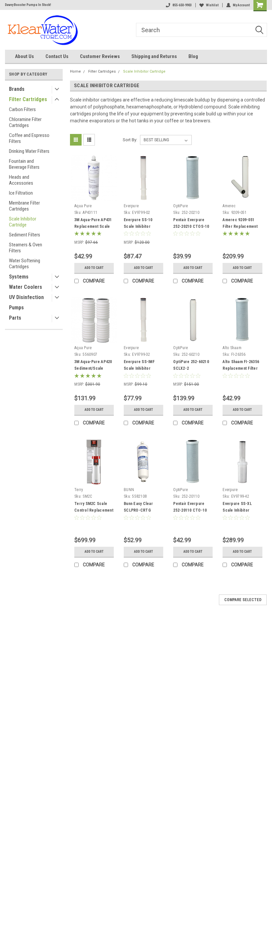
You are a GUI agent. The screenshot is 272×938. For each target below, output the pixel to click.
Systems (19, 277)
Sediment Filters (24, 235)
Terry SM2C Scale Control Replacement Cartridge (93, 510)
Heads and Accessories (21, 180)
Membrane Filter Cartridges (24, 206)
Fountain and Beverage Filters (24, 164)
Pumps (16, 307)
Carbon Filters (22, 109)
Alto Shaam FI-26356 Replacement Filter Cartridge (241, 368)
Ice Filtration (21, 193)
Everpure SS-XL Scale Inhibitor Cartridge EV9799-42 (242, 510)
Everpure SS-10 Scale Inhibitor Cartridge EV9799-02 (143, 226)
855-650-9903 (182, 5)
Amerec (229, 206)
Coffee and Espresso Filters (29, 138)
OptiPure (180, 206)
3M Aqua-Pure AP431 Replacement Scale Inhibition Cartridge (93, 226)
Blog (193, 56)
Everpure (131, 206)
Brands (17, 89)
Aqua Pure (83, 206)
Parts (15, 318)
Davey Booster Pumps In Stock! (28, 5)
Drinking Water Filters (29, 151)
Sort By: (130, 139)
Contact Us (56, 56)
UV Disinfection (26, 297)
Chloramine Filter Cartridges (25, 122)
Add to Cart (94, 268)
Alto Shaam (232, 347)
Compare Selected (242, 599)
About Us (24, 56)
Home (75, 71)
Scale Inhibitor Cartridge (22, 222)
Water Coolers (25, 287)
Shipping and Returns (154, 56)
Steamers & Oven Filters (25, 248)
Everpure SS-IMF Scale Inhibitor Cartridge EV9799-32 (143, 368)
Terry (78, 489)
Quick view (94, 196)
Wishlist (212, 5)
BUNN (129, 489)
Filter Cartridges (28, 99)
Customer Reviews (100, 56)
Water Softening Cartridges (24, 264)
